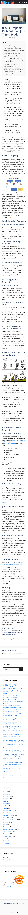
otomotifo (6, 857)
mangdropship (12, 632)
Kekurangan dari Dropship (10, 55)
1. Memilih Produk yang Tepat (12, 66)
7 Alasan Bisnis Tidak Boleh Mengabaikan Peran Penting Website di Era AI (13, 701)
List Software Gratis (8, 813)
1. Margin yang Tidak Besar (12, 56)
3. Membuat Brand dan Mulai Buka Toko (15, 69)
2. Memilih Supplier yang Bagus (13, 68)
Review (5, 824)
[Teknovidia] (7, 2)
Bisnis (5, 628)
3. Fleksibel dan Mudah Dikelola (13, 53)
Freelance (6, 803)
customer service (17, 630)
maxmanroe (6, 859)
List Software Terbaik (9, 815)
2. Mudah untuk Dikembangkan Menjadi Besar (15, 51)
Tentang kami (16, 903)
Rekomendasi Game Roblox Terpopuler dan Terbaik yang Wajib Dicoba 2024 (13, 775)
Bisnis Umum (11, 628)
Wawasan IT (6, 843)
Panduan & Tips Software (10, 820)
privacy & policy (8, 903)
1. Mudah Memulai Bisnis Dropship (13, 48)
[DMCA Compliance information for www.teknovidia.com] (8, 884)
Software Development (9, 829)
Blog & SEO (6, 799)
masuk (10, 653)
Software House (7, 831)
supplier (4, 634)
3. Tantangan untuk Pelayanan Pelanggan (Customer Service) (15, 60)
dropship (4, 632)
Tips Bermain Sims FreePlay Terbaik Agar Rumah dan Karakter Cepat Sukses (13, 746)
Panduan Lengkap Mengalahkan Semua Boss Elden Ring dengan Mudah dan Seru (13, 769)
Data (4, 801)
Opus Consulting (21, 382)
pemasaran (19, 632)
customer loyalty (8, 630)
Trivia (5, 838)
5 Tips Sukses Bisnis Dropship (11, 64)
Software (5, 827)
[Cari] (21, 669)
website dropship (12, 634)
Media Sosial (6, 817)
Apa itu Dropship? (8, 45)
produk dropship (11, 443)
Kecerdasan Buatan (8, 810)
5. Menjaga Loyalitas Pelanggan (13, 73)
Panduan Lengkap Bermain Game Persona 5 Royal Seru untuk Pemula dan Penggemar (13, 736)
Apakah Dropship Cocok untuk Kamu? (13, 63)
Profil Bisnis (6, 822)
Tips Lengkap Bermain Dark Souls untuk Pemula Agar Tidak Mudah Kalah (12, 764)
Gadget (5, 806)
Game (5, 808)
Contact (22, 903)
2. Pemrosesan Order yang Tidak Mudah (15, 58)
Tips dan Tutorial (8, 836)
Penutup (6, 74)
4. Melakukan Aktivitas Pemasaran (13, 71)
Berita (5, 792)
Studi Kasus (6, 834)
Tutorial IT (6, 841)
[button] (19, 2)
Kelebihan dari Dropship (10, 47)
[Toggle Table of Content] (22, 43)
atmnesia (5, 861)
